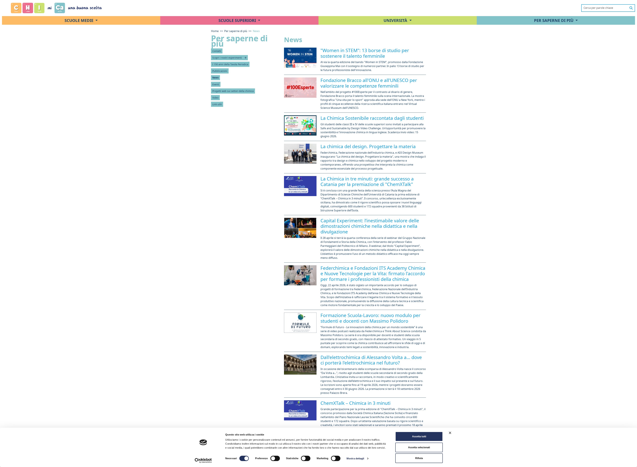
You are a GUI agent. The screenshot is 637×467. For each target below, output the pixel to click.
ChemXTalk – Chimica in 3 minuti (355, 403)
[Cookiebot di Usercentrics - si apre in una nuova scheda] (203, 460)
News (215, 77)
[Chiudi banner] (450, 433)
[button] (81, 20)
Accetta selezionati (419, 447)
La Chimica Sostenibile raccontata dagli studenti (372, 118)
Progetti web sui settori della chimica (233, 91)
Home (215, 31)
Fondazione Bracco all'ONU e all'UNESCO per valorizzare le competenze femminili (368, 83)
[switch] (275, 458)
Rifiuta (419, 458)
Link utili (217, 104)
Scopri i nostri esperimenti (227, 57)
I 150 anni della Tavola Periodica (230, 64)
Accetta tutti (419, 436)
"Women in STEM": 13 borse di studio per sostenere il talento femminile (364, 53)
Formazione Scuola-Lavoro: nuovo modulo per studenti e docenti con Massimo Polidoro (370, 318)
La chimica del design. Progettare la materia (368, 146)
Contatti (216, 51)
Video (215, 97)
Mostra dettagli (355, 458)
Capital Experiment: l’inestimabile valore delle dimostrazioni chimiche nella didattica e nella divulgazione (369, 226)
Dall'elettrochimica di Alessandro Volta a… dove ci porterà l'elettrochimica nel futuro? (371, 360)
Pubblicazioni (219, 70)
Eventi (215, 84)
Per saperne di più (235, 31)
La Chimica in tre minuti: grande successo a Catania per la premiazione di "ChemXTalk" (367, 181)
